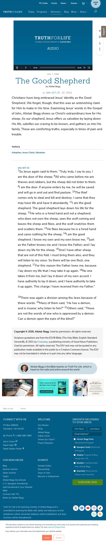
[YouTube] (88, 508)
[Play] (26, 67)
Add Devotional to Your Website (17, 487)
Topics (6, 476)
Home (23, 408)
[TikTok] (100, 508)
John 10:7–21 (53, 92)
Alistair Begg (44, 432)
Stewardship (44, 469)
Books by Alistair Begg (13, 497)
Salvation (40, 152)
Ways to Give (44, 472)
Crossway (42, 341)
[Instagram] (94, 508)
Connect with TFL (11, 494)
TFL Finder (43, 3)
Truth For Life (12, 12)
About (63, 3)
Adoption (16, 152)
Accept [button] (47, 537)
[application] (53, 67)
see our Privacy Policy (56, 527)
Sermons (55, 11)
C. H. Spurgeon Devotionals (15, 483)
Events (54, 3)
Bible (5, 490)
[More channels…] (100, 514)
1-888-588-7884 (23, 435)
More (73, 11)
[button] (53, 45)
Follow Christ (44, 436)
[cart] (84, 3)
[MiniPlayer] (89, 67)
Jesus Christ (28, 152)
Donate (74, 3)
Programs (42, 11)
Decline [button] (59, 537)
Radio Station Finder (12, 448)
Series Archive (9, 472)
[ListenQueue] (17, 67)
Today (31, 11)
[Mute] (84, 67)
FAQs (40, 428)
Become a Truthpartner (48, 476)
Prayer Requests (45, 443)
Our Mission (43, 425)
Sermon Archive (10, 469)
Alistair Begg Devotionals (14, 480)
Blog (66, 11)
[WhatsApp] (94, 514)
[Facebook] (82, 508)
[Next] (30, 67)
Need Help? (8, 445)
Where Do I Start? (46, 439)
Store (83, 11)
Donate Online (44, 465)
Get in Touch (9, 441)
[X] (76, 508)
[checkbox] (87, 456)
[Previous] (21, 67)
